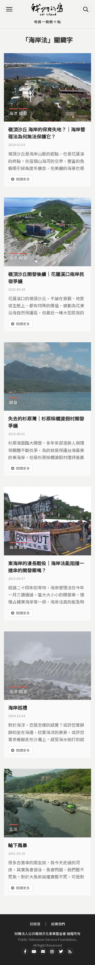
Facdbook (25, 951)
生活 (13, 829)
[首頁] (47, 9)
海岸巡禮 (17, 707)
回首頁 (35, 923)
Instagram (52, 951)
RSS (70, 951)
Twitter (61, 951)
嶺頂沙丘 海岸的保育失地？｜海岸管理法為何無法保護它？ (46, 133)
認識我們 (58, 923)
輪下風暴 (17, 845)
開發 (23, 113)
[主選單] (9, 9)
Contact (43, 951)
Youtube (34, 951)
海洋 (13, 113)
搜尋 (85, 9)
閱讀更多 (23, 179)
